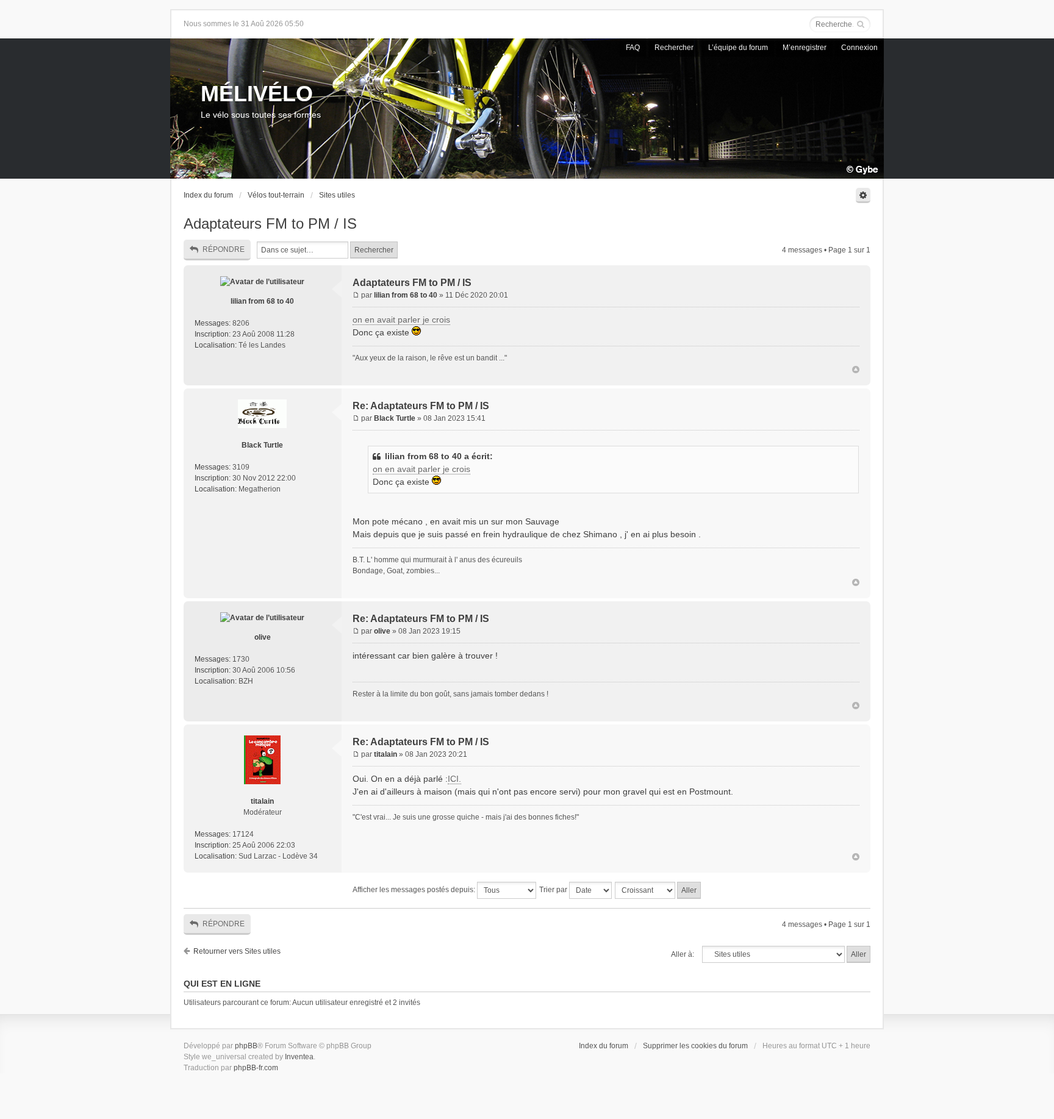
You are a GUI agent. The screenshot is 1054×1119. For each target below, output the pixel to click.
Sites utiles (337, 195)
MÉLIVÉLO (257, 93)
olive (262, 637)
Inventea (299, 1057)
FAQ (633, 47)
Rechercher (674, 47)
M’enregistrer (804, 47)
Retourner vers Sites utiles (237, 951)
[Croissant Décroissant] (658, 890)
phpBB (246, 1046)
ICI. (454, 779)
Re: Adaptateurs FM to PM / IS (421, 406)
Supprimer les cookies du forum (695, 1046)
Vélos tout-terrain (276, 195)
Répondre (224, 249)
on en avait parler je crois (401, 319)
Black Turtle (262, 445)
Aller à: (682, 954)
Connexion (859, 47)
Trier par (554, 889)
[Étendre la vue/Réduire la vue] (863, 195)
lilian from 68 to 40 (262, 301)
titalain (262, 801)
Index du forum (208, 195)
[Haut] (855, 370)
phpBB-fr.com (256, 1068)
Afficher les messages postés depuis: (415, 889)
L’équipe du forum (738, 47)
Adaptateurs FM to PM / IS (270, 223)
